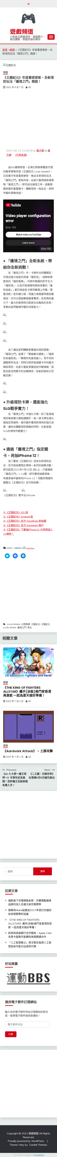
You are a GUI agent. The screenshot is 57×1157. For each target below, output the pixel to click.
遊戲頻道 (21, 32)
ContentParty (30, 548)
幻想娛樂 (25, 624)
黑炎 (29, 627)
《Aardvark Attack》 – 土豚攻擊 (28, 751)
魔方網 (40, 150)
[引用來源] (21, 155)
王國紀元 (35, 624)
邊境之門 (21, 627)
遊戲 (5, 72)
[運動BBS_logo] (28, 984)
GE (29, 87)
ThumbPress (39, 1155)
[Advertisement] (28, 119)
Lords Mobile (13, 624)
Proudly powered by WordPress (26, 1141)
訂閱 (11, 1034)
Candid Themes (38, 1144)
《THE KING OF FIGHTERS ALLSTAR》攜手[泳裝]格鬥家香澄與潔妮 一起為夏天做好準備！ (27, 691)
